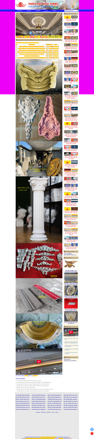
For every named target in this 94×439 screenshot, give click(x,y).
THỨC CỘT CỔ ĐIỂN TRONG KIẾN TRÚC (71, 82)
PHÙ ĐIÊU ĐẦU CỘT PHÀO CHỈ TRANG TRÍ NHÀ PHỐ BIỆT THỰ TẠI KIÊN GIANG (33, 385)
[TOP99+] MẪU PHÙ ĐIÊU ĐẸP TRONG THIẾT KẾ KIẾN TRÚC (71, 62)
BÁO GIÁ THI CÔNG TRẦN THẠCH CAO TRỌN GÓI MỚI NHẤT (71, 150)
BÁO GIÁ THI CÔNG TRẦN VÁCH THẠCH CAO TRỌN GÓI (71, 75)
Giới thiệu (29, 10)
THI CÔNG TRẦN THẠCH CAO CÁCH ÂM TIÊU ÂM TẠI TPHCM (29, 380)
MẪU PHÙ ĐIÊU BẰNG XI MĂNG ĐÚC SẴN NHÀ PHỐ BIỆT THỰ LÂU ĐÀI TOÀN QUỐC (71, 97)
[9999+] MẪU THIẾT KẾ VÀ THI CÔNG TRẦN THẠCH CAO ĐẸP (71, 41)
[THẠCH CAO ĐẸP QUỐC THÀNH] (71, 316)
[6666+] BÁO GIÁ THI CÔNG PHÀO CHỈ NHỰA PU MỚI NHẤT (71, 181)
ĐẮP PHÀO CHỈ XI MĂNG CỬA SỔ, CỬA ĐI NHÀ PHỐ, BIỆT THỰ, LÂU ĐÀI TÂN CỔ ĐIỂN (71, 174)
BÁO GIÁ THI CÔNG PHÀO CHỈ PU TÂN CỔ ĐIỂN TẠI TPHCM (71, 143)
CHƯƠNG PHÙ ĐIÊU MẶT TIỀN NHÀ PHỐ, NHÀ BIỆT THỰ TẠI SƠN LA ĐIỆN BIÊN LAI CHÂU (35, 389)
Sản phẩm (38, 10)
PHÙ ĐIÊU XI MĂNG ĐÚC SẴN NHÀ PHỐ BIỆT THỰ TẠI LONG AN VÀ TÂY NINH (71, 189)
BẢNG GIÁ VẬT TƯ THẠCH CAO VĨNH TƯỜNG (26, 387)
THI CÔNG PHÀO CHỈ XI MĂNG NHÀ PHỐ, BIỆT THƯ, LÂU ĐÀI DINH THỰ (71, 233)
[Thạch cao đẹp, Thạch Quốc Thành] (39, 25)
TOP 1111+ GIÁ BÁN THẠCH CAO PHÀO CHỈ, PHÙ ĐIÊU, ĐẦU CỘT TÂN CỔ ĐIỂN (71, 157)
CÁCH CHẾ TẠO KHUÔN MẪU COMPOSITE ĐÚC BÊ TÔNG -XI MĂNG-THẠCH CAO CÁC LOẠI (71, 119)
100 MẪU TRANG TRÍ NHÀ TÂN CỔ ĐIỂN (71, 111)
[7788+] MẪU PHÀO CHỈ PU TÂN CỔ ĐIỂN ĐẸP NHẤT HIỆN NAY (71, 55)
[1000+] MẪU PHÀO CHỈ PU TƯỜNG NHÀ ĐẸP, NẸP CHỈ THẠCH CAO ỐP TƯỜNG (71, 204)
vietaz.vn (70, 438)
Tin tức (46, 10)
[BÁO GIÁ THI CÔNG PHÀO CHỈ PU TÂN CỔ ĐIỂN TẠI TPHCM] (71, 278)
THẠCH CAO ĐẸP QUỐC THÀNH (71, 322)
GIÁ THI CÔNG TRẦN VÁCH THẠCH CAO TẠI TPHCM (71, 20)
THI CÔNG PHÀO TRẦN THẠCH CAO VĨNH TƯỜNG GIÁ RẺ (71, 248)
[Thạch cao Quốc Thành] (21, 5)
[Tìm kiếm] (78, 10)
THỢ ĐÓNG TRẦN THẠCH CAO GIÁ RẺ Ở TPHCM (71, 89)
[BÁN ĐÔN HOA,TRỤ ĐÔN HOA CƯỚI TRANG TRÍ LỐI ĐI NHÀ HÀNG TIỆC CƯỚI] (71, 303)
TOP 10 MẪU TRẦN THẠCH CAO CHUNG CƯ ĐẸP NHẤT (71, 241)
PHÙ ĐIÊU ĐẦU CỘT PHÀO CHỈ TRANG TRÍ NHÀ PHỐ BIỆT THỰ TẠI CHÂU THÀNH (33, 384)
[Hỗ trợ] (91, 433)
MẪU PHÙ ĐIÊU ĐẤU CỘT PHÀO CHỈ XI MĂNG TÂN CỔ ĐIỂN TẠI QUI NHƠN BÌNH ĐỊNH (34, 382)
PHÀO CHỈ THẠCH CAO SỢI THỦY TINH (71, 104)
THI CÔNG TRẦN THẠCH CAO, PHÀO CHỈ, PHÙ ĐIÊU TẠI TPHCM (71, 197)
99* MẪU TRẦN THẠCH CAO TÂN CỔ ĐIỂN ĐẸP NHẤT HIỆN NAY (71, 48)
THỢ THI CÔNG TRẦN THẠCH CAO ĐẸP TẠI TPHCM (71, 27)
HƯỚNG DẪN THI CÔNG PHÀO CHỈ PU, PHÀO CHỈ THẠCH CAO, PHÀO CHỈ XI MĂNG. (71, 166)
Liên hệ (54, 10)
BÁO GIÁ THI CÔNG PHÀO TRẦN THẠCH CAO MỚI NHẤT (71, 219)
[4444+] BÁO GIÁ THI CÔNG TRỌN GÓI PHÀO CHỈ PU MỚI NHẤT (71, 68)
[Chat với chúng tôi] (91, 429)
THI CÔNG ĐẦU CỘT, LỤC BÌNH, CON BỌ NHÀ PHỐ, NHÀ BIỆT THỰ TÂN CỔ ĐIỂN (33, 391)
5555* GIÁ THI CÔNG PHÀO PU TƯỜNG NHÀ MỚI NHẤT (71, 226)
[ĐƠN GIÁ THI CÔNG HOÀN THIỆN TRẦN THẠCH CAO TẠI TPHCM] (71, 265)
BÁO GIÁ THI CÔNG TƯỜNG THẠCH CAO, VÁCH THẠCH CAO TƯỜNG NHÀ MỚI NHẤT (71, 135)
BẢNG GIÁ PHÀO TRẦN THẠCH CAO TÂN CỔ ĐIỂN (71, 34)
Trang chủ (19, 10)
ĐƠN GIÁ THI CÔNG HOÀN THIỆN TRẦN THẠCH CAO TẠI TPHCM (71, 212)
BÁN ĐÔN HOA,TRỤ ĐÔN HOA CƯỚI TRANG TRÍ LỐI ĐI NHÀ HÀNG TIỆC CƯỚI (71, 310)
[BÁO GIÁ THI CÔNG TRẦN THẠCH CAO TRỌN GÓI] (71, 291)
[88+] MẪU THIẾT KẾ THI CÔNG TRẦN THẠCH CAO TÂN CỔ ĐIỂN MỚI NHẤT (71, 127)
